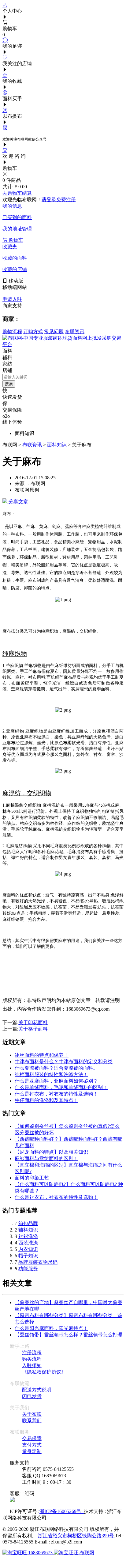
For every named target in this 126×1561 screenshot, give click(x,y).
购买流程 (32, 1359)
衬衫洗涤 (28, 1236)
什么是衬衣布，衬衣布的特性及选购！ (56, 1093)
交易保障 (32, 1438)
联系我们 (32, 1420)
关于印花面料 (33, 1022)
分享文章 (17, 501)
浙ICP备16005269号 (61, 1511)
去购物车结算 (17, 193)
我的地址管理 (17, 228)
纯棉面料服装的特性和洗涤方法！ (51, 1074)
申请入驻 (12, 299)
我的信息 (12, 206)
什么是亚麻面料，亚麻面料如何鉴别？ (56, 1081)
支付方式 (32, 1444)
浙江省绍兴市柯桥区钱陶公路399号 (76, 1535)
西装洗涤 (28, 1242)
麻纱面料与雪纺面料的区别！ (46, 1158)
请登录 (49, 199)
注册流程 (32, 1352)
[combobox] (30, 377)
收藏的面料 (14, 258)
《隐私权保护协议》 (44, 1372)
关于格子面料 (33, 1029)
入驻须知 (32, 1365)
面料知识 (57, 444)
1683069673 (40, 1552)
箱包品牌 (28, 1223)
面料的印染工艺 (32, 1177)
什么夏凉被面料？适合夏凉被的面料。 (56, 1068)
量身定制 (32, 1451)
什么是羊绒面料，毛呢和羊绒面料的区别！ (61, 1087)
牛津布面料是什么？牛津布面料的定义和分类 (64, 1061)
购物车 (15, 240)
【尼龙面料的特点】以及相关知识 (51, 1152)
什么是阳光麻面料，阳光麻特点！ (51, 1328)
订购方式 (33, 331)
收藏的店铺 (14, 269)
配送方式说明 (36, 1389)
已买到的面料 (17, 217)
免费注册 (66, 199)
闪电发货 (32, 1396)
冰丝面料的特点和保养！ (42, 1055)
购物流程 (12, 331)
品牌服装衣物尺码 (37, 1262)
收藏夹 (9, 246)
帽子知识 (28, 1255)
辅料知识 (28, 1229)
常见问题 (54, 331)
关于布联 (32, 1414)
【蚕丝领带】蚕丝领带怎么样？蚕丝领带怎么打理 (68, 1334)
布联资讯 (74, 331)
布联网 (86, 1552)
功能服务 (28, 1268)
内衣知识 (28, 1249)
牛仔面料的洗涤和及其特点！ (46, 1100)
